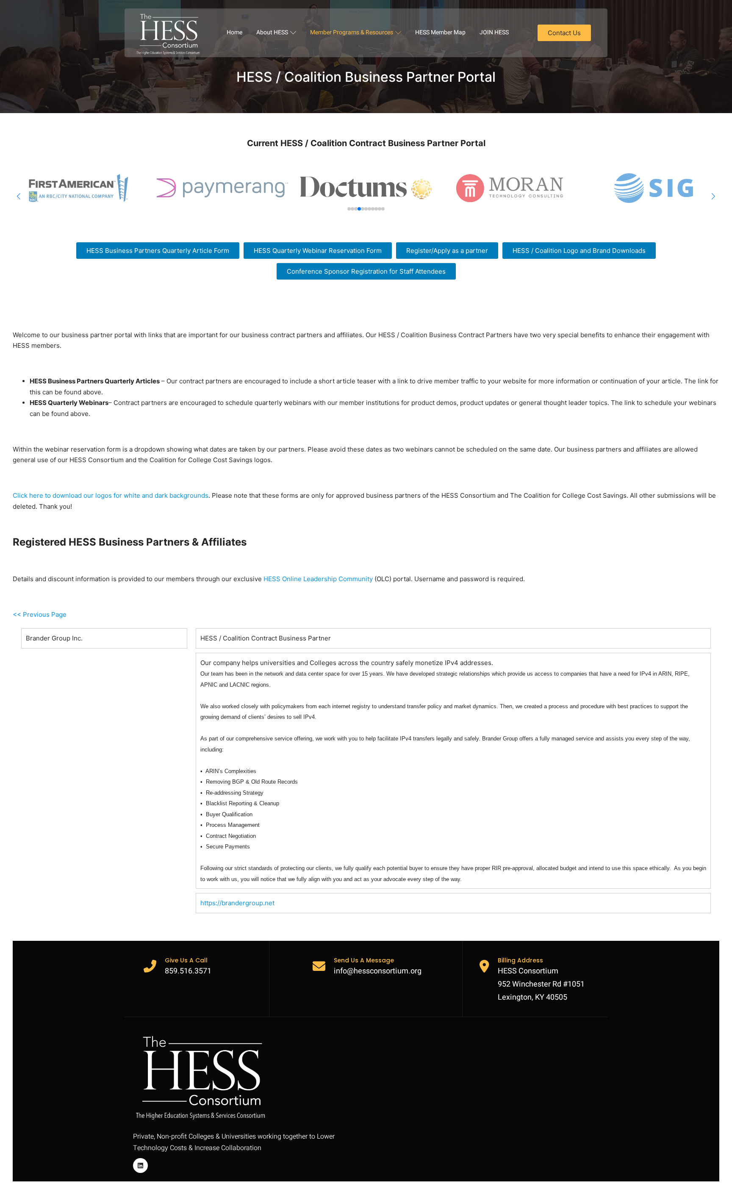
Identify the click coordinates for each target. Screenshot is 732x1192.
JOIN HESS (494, 32)
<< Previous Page (40, 614)
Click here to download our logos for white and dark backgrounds (110, 495)
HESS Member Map (440, 32)
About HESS (272, 32)
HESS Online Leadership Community (318, 579)
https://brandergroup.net (237, 903)
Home (234, 32)
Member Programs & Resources (351, 32)
